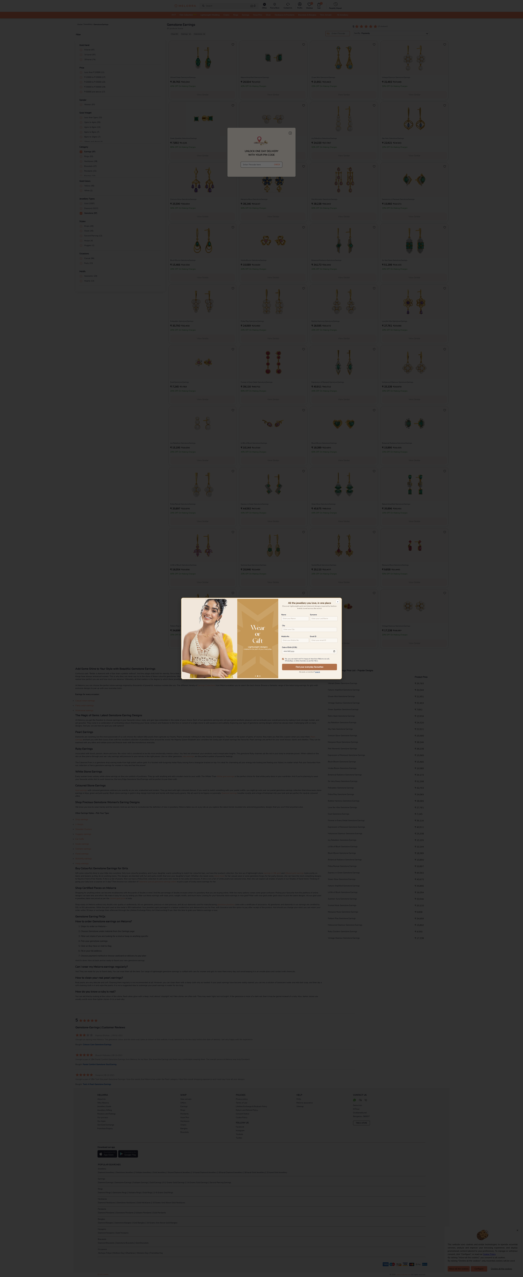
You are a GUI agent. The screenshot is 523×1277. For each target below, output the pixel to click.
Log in (317, 672)
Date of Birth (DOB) (289, 647)
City (283, 625)
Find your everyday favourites (309, 667)
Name (283, 614)
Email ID (313, 636)
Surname (313, 614)
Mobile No (285, 636)
